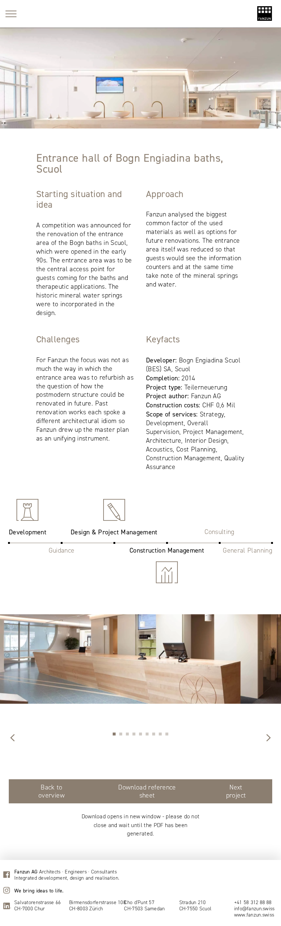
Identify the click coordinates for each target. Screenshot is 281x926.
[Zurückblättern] (268, 738)
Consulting (220, 532)
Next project (236, 791)
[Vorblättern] (12, 738)
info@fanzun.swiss (254, 908)
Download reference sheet (147, 791)
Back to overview (51, 791)
